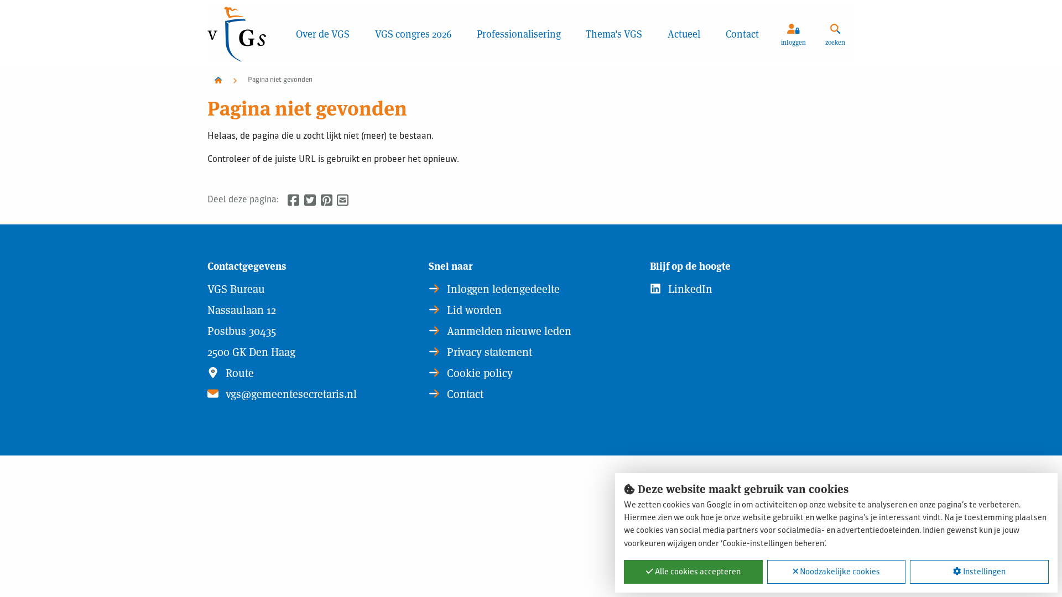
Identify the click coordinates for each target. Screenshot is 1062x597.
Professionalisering (519, 34)
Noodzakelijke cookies (839, 572)
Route (238, 373)
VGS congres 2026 (413, 34)
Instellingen (983, 572)
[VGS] (245, 34)
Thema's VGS (614, 34)
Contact (742, 34)
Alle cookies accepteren (697, 572)
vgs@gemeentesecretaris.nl (290, 394)
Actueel (684, 34)
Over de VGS (323, 34)
